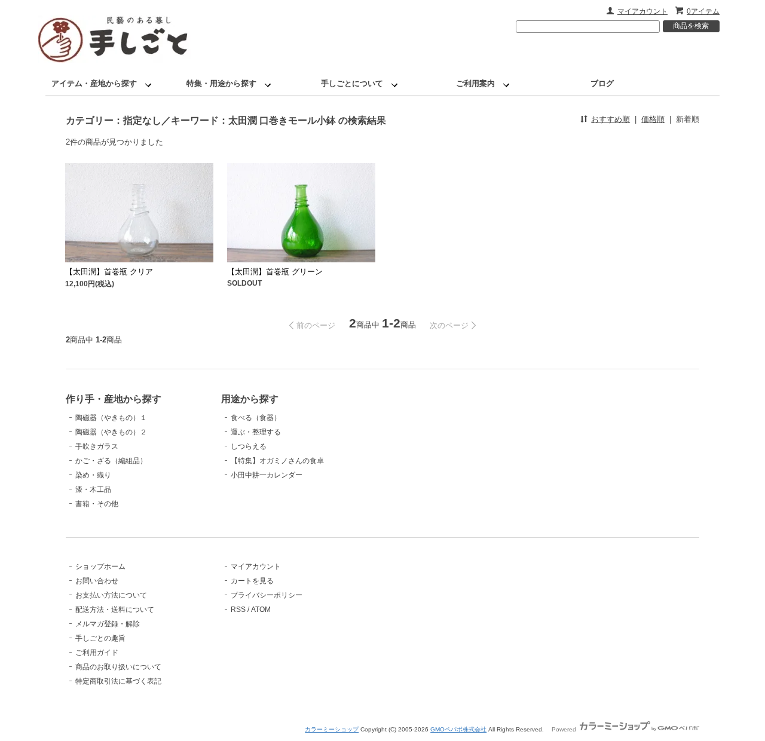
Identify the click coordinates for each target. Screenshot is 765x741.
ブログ (602, 83)
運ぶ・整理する (256, 432)
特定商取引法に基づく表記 (118, 681)
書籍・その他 (96, 504)
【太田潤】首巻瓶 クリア (109, 271)
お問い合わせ (96, 581)
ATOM (261, 609)
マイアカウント (642, 11)
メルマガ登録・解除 (107, 624)
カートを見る (252, 581)
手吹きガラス (96, 446)
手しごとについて (352, 83)
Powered (565, 729)
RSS (238, 609)
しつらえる (249, 446)
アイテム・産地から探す (94, 83)
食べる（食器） (256, 418)
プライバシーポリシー (266, 595)
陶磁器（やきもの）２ (111, 432)
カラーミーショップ (332, 729)
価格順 (653, 119)
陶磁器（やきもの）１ (111, 418)
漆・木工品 (93, 489)
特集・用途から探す (221, 83)
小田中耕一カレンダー (266, 475)
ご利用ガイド (96, 652)
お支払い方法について (111, 595)
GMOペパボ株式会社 (458, 729)
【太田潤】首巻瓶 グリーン (275, 271)
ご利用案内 (475, 83)
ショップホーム (100, 566)
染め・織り (93, 475)
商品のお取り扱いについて (118, 667)
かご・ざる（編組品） (111, 461)
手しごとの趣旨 (100, 638)
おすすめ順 (610, 119)
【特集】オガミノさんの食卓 (277, 461)
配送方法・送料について (114, 609)
